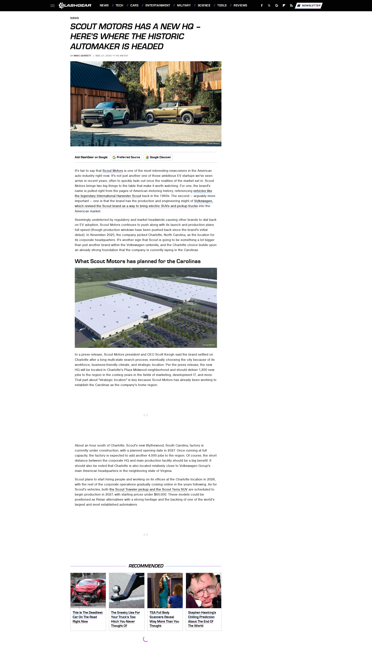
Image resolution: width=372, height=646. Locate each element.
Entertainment (158, 5)
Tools (221, 5)
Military (184, 5)
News (104, 5)
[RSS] (291, 6)
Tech (119, 5)
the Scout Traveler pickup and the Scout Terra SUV (148, 489)
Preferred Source (128, 157)
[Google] (277, 6)
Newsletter (311, 5)
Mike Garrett (82, 55)
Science (204, 5)
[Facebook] (262, 6)
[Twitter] (269, 6)
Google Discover (160, 157)
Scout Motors (213, 143)
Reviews (240, 5)
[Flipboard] (284, 6)
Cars (134, 5)
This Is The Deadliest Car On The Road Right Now (88, 617)
